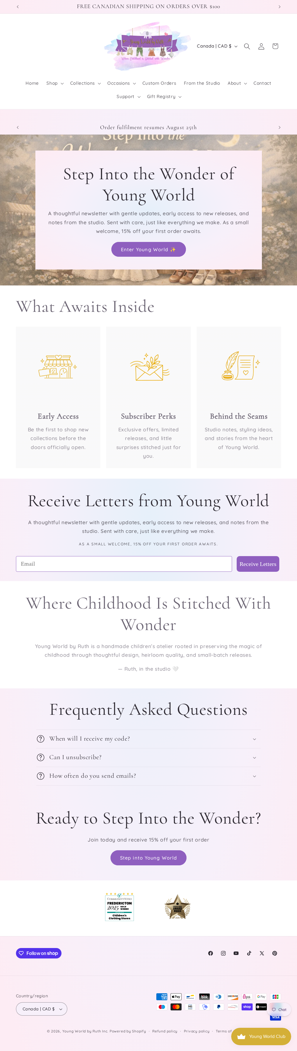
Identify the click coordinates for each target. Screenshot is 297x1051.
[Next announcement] (279, 7)
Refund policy (165, 1031)
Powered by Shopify (128, 1031)
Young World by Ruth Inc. (85, 1031)
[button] (54, 83)
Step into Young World (148, 858)
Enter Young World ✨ (148, 249)
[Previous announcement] (17, 7)
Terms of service (231, 1031)
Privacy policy (197, 1031)
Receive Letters (258, 564)
